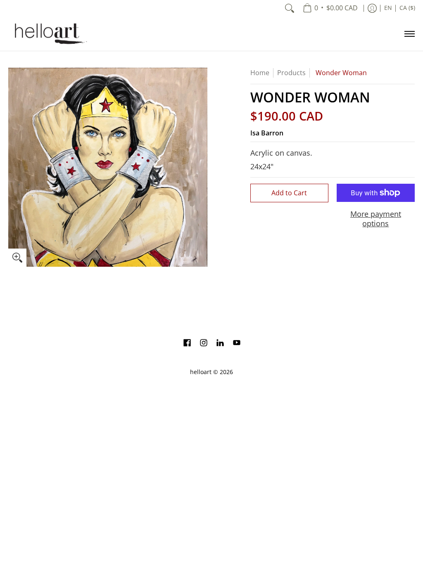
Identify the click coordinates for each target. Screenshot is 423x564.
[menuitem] (330, 8)
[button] (187, 343)
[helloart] (49, 34)
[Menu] (409, 34)
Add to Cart (289, 192)
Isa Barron (266, 132)
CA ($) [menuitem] (407, 8)
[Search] (290, 8)
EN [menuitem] (388, 8)
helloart (201, 372)
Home (259, 72)
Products (291, 72)
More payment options (375, 218)
